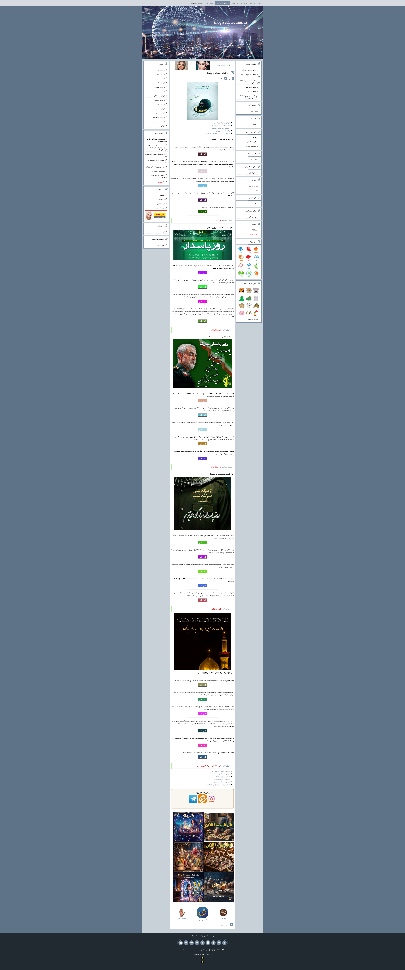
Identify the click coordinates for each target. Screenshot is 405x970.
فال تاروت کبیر (161, 74)
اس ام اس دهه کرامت (252, 87)
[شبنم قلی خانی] (181, 66)
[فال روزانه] (188, 827)
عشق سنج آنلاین (253, 216)
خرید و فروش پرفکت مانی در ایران (155, 166)
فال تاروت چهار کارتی (159, 91)
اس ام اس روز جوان (252, 91)
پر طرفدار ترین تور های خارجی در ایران (157, 161)
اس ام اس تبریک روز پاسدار (230, 22)
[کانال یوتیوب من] (186, 942)
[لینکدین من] (180, 942)
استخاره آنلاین (209, 2)
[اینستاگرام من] (208, 942)
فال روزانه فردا (161, 244)
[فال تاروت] (219, 827)
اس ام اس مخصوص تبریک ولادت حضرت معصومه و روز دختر (250, 96)
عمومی (223, 924)
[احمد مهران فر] (224, 65)
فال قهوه (255, 137)
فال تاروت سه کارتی (159, 87)
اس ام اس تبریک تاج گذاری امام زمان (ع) (250, 75)
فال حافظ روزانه (161, 199)
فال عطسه (162, 231)
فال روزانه (235, 2)
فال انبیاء (255, 124)
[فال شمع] (188, 857)
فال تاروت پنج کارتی (159, 95)
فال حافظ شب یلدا (160, 203)
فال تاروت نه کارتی (160, 104)
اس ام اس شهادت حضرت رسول (221, 771)
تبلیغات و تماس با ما (196, 2)
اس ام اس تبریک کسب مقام (222, 781)
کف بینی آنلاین (254, 159)
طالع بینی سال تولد (253, 318)
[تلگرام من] (219, 942)
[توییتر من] (197, 942)
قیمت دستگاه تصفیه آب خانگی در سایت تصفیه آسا (156, 140)
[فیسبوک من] (213, 942)
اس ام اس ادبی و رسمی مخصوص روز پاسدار (217, 133)
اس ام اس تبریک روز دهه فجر (250, 69)
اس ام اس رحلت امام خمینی (222, 779)
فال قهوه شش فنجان (252, 146)
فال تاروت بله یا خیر (159, 121)
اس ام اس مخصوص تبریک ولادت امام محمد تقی (250, 81)
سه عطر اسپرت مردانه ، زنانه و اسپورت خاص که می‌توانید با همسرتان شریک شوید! (156, 147)
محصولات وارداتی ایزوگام (158, 171)
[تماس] (202, 942)
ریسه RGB (255, 229)
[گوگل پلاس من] (191, 942)
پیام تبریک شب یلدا (160, 207)
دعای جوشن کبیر (253, 185)
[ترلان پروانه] (203, 66)
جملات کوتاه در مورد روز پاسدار (221, 128)
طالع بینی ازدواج (253, 172)
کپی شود (202, 154)
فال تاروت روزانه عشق (159, 117)
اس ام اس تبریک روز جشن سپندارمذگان (218, 784)
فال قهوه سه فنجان (252, 141)
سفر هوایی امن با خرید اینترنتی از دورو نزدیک (157, 176)
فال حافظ (252, 2)
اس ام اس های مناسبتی (222, 2)
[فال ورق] (188, 887)
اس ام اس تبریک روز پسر (223, 773)
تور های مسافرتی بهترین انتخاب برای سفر (156, 154)
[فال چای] (219, 887)
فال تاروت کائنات (160, 82)
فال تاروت (244, 2)
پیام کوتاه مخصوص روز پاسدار (221, 130)
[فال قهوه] (219, 857)
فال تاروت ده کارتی (160, 108)
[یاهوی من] (224, 942)
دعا (257, 190)
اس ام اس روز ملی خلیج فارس (221, 776)
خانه (259, 2)
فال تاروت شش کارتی (159, 100)
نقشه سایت (196, 954)
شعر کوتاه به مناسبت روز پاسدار (221, 125)
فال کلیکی (255, 203)
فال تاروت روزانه (160, 69)
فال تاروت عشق (160, 112)
